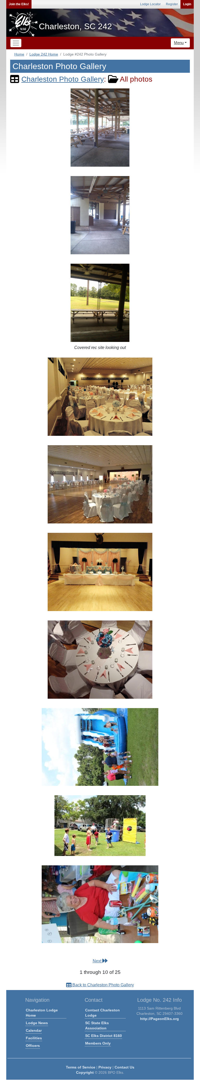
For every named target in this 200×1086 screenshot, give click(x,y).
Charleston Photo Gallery (62, 79)
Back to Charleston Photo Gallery (102, 985)
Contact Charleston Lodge (102, 1012)
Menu (179, 42)
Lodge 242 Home (43, 54)
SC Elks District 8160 (103, 1036)
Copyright (85, 1072)
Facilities (34, 1038)
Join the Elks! (19, 4)
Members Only (98, 1043)
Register (172, 4)
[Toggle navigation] (15, 43)
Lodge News (37, 1023)
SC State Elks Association (97, 1025)
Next (97, 961)
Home (19, 54)
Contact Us (124, 1067)
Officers (33, 1045)
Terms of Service (80, 1067)
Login (187, 4)
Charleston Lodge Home (42, 1012)
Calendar (34, 1030)
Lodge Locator (150, 4)
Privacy (104, 1067)
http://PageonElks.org (159, 1019)
